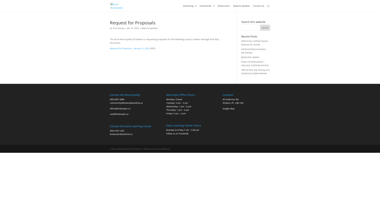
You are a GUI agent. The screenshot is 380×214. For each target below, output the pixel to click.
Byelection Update (250, 57)
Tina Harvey (119, 28)
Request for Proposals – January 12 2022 (130, 48)
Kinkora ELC (224, 6)
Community (206, 6)
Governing (188, 6)
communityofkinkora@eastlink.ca (126, 103)
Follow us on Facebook (177, 133)
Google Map (229, 108)
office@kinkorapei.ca (120, 108)
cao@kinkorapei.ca (119, 114)
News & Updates (241, 6)
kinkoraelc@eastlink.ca (121, 134)
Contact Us (258, 6)
